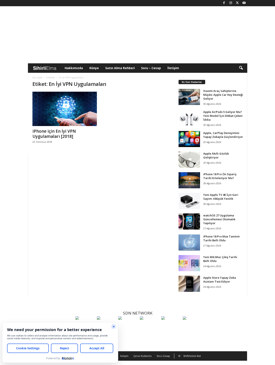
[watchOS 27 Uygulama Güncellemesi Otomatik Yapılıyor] (189, 221)
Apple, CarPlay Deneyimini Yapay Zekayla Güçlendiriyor (223, 135)
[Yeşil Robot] (128, 326)
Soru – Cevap (151, 68)
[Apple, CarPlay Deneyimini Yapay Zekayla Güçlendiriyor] (189, 139)
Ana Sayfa (37, 77)
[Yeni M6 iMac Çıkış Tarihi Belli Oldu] (189, 263)
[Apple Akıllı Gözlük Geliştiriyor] (189, 160)
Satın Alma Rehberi (120, 68)
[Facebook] (224, 3)
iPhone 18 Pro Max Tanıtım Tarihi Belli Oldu (221, 238)
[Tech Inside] (149, 326)
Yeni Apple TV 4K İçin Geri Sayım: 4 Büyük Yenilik (220, 197)
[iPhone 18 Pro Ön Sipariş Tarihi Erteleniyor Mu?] (189, 180)
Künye (94, 68)
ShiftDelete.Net (192, 355)
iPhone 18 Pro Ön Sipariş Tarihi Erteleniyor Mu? (219, 176)
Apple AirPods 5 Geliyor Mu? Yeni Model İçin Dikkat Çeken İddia (223, 116)
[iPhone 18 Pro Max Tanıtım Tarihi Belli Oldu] (189, 242)
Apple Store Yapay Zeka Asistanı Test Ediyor (219, 279)
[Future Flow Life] (192, 326)
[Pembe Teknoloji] (171, 326)
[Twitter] (237, 3)
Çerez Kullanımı (142, 355)
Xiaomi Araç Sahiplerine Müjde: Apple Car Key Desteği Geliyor (223, 94)
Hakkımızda (74, 68)
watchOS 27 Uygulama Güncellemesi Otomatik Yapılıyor (219, 219)
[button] (241, 68)
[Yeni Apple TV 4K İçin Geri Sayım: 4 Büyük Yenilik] (189, 201)
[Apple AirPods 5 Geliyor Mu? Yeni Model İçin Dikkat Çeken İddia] (189, 118)
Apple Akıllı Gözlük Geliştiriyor (216, 155)
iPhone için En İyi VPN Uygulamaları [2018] (54, 133)
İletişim (173, 68)
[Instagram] (230, 3)
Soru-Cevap (163, 355)
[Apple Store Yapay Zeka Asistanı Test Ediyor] (189, 284)
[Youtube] (244, 3)
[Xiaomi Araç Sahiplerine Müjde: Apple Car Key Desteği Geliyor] (189, 97)
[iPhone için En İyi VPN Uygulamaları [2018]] (64, 109)
